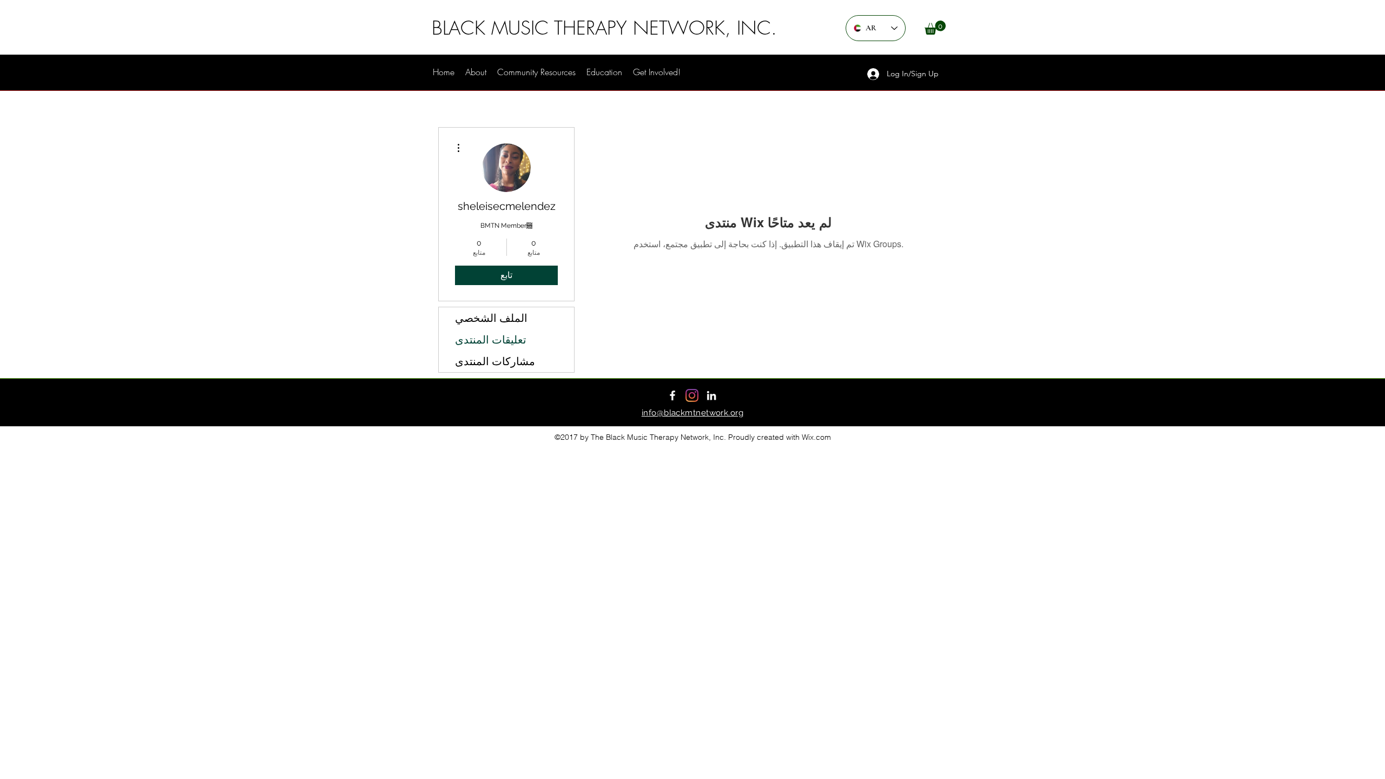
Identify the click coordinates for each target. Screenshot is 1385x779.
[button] (935, 28)
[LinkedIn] (711, 395)
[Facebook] (672, 395)
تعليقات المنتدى (490, 339)
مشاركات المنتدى (495, 361)
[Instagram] (691, 395)
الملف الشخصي (491, 318)
